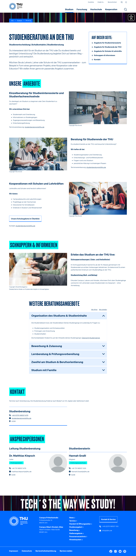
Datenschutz (27, 551)
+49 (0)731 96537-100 (110, 526)
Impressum (13, 551)
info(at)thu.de (107, 530)
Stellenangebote (76, 533)
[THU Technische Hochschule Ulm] (15, 6)
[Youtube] (120, 551)
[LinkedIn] (125, 551)
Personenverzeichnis (77, 536)
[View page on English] (121, 2)
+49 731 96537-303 (78, 468)
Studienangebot (75, 527)
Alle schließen (103, 309)
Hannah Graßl (77, 455)
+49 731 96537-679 (19, 468)
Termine (72, 521)
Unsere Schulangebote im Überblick (25, 219)
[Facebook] (111, 551)
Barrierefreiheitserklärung (46, 551)
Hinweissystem (75, 540)
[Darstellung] (126, 2)
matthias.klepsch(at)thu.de (21, 472)
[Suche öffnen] (125, 9)
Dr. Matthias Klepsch (22, 455)
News (71, 518)
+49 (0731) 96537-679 (20, 415)
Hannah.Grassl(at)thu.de (80, 472)
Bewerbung (74, 530)
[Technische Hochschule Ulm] (23, 521)
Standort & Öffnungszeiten (80, 524)
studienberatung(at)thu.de (34, 127)
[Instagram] (115, 551)
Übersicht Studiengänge (91, 338)
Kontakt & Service (108, 519)
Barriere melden (66, 551)
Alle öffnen (94, 309)
